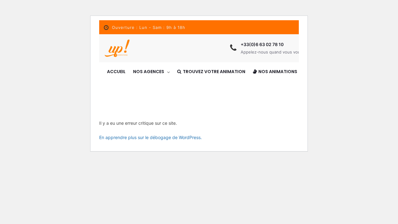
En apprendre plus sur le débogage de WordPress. (150, 137)
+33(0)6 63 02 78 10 (262, 44)
